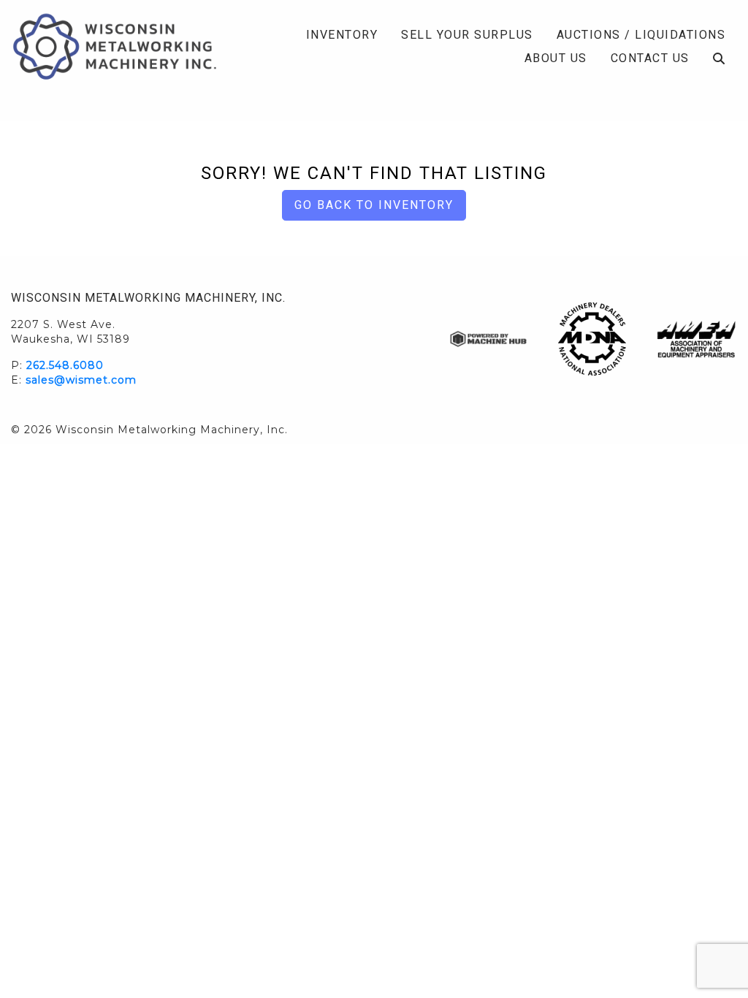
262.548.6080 (65, 365)
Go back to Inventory (374, 205)
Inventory (342, 35)
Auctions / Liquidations (641, 35)
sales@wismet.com (81, 379)
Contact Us (650, 58)
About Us (555, 58)
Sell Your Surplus (467, 35)
